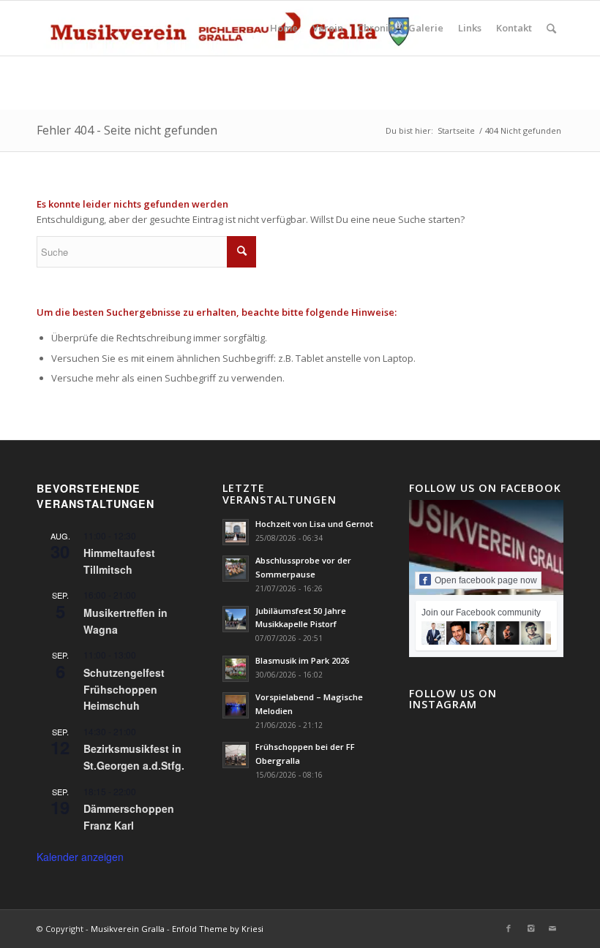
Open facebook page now (486, 580)
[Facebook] (509, 928)
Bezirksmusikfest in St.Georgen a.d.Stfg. (133, 757)
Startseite (456, 130)
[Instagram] (530, 928)
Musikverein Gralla (128, 928)
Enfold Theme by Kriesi (217, 928)
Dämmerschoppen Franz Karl (128, 817)
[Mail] (552, 928)
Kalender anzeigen (80, 856)
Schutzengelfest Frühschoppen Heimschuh (124, 689)
